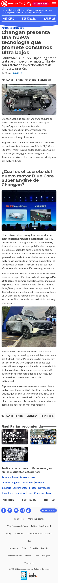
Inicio (5, 10)
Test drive (20, 492)
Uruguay (46, 555)
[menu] (54, 3)
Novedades (44, 487)
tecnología (44, 80)
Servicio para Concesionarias (40, 533)
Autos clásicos (27, 477)
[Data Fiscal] (24, 575)
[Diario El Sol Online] (9, 3)
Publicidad (19, 533)
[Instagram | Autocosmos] (22, 510)
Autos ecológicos (13, 28)
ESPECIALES (29, 18)
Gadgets (39, 482)
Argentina (13, 548)
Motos (32, 487)
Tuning (49, 492)
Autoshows (28, 482)
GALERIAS (49, 18)
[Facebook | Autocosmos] (3, 510)
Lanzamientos (20, 487)
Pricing (8, 533)
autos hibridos (15, 80)
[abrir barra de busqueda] (29, 4)
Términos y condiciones (17, 526)
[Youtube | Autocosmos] (16, 510)
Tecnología (7, 492)
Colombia (34, 548)
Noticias (21, 10)
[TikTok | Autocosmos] (28, 510)
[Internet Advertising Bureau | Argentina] (33, 575)
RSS (29, 541)
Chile (23, 548)
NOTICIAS (8, 18)
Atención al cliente (36, 519)
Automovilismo (10, 477)
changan (30, 80)
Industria (6, 487)
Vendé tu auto (40, 3)
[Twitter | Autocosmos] (9, 510)
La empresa (19, 519)
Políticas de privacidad (41, 526)
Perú (37, 555)
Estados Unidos (15, 555)
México (28, 555)
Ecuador (45, 548)
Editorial (13, 10)
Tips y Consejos (35, 492)
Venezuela (29, 563)
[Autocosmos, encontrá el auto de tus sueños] (23, 4)
